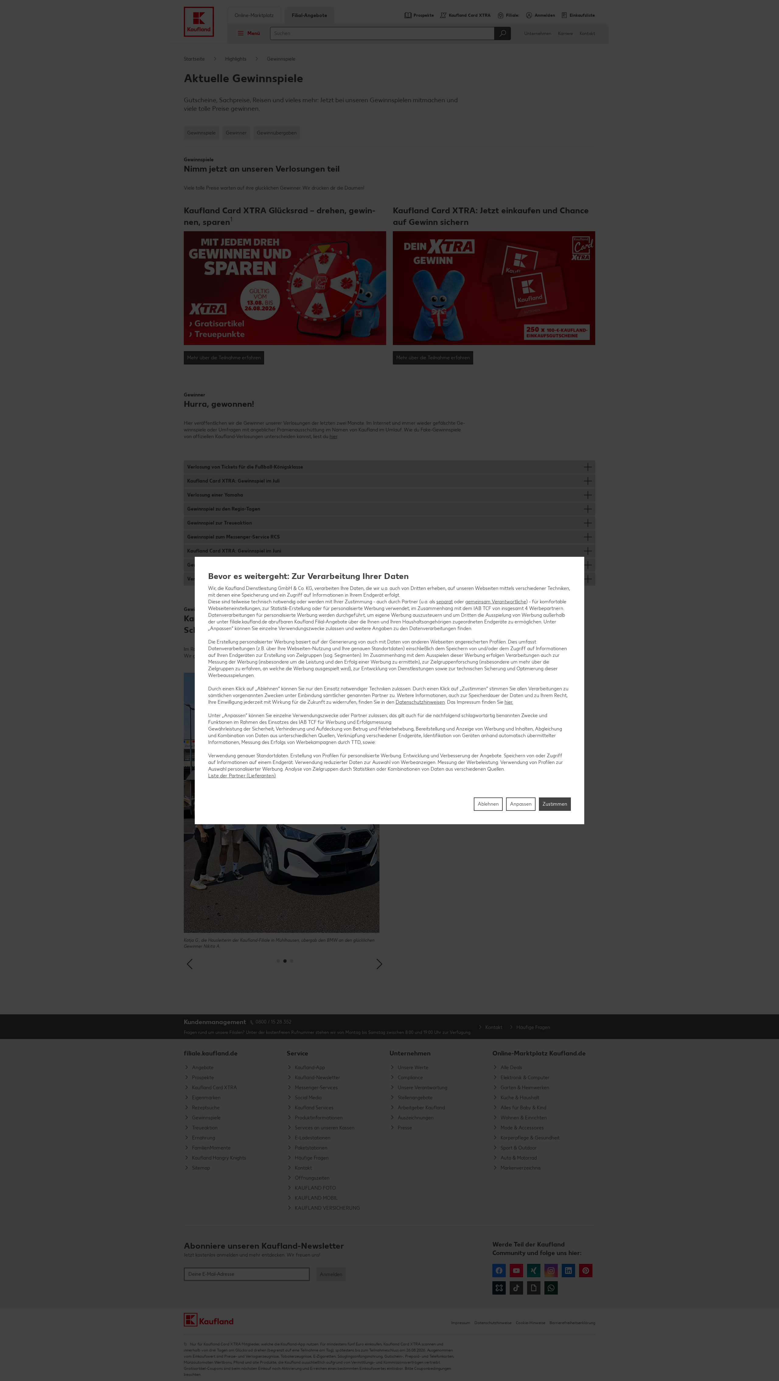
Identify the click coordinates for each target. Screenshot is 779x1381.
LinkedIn (568, 1270)
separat (444, 602)
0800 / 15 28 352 (274, 1022)
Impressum (460, 1322)
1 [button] (278, 961)
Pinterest (585, 1270)
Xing (533, 1270)
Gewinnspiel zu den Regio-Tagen (223, 509)
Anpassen (521, 804)
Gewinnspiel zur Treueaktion (219, 523)
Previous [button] (190, 964)
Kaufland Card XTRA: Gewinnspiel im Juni (234, 551)
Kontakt (587, 33)
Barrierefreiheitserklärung (572, 1322)
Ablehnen (488, 804)
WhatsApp (551, 1288)
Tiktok (516, 1288)
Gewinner (236, 133)
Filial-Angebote (309, 15)
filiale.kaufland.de (211, 1053)
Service (297, 1053)
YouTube (516, 1270)
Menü (253, 33)
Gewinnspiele (201, 133)
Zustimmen (555, 804)
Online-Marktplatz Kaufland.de (539, 1053)
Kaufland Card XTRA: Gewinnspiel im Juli (233, 481)
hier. (509, 702)
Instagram (551, 1270)
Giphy (533, 1288)
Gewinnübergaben (277, 133)
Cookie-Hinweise (530, 1322)
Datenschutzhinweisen (420, 702)
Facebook (499, 1270)
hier (333, 436)
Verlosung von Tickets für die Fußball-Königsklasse (245, 467)
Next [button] (379, 964)
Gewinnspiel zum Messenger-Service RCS (233, 537)
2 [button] (285, 961)
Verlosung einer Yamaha (215, 495)
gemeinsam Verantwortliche (495, 602)
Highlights (235, 59)
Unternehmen (537, 33)
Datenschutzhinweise (493, 1322)
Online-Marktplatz (254, 15)
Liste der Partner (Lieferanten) (242, 776)
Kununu (499, 1288)
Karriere (565, 33)
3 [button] (291, 961)
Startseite (194, 59)
